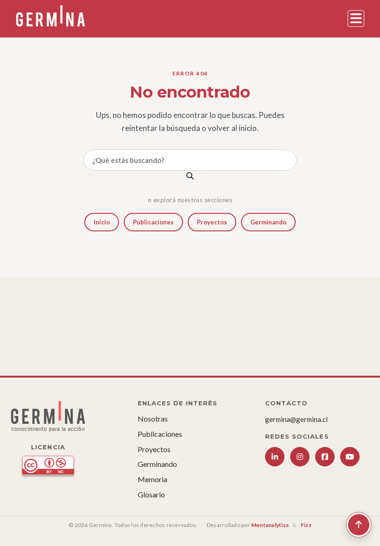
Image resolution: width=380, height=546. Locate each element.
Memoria (152, 479)
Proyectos (212, 222)
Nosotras (153, 418)
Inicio (102, 222)
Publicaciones (153, 222)
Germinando (268, 222)
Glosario (151, 494)
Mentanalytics (270, 524)
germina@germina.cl (296, 419)
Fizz (306, 524)
